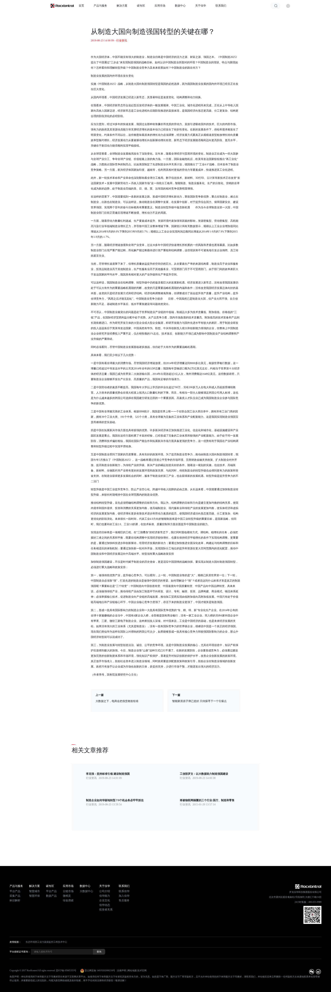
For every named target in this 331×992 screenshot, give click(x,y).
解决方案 (122, 5)
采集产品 (15, 895)
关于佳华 (200, 5)
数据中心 (180, 5)
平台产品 (15, 891)
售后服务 (124, 900)
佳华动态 (104, 905)
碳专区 (141, 5)
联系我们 (220, 5)
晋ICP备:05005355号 (66, 970)
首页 (81, 5)
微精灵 (67, 895)
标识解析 (15, 900)
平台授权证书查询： (20, 951)
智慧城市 (34, 891)
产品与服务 (100, 5)
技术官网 (142, 970)
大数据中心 (86, 891)
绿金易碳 (68, 900)
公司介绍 (104, 891)
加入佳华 (124, 895)
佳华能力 (104, 895)
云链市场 (68, 891)
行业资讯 (121, 40)
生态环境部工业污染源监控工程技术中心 (46, 942)
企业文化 (104, 900)
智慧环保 (34, 895)
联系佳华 (124, 891)
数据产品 (51, 895)
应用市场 (160, 5)
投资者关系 (106, 909)
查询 (99, 951)
